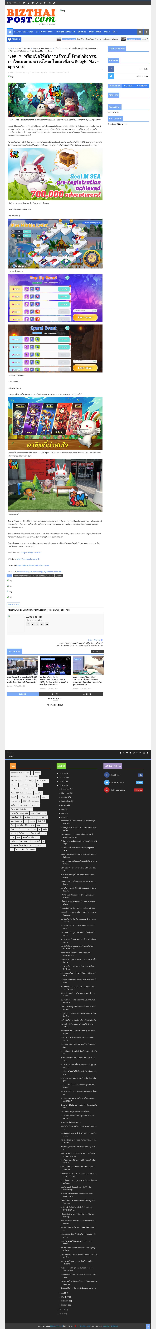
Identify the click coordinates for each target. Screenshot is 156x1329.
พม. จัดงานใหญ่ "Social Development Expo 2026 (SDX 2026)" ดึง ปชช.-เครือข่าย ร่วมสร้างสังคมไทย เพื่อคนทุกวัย (54, 681)
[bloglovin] (32, 3)
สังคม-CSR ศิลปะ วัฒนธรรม (42, 48)
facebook (87, 694)
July (62, 809)
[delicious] (54, 3)
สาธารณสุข (15, 801)
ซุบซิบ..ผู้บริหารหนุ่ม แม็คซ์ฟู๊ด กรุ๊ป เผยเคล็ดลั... (78, 1020)
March (64, 1297)
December (65, 789)
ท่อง (18, 837)
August (64, 805)
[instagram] (49, 3)
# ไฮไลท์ (59, 576)
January (64, 1305)
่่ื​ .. (12, 849)
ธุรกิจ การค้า (30, 817)
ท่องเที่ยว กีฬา (16, 817)
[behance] (45, 3)
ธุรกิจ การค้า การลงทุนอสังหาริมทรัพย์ (25, 841)
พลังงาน (14, 785)
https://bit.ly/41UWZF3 (31, 552)
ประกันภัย (82, 32)
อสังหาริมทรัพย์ (95, 32)
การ (12, 837)
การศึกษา (32, 829)
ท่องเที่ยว (38, 793)
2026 (61, 773)
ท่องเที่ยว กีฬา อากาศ (25, 825)
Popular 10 (115, 86)
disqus (55, 694)
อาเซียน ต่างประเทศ (29, 789)
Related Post (14, 651)
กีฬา (12, 825)
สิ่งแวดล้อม (15, 777)
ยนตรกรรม (24, 785)
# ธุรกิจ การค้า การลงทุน (22, 576)
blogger (22, 694)
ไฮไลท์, (66, 72)
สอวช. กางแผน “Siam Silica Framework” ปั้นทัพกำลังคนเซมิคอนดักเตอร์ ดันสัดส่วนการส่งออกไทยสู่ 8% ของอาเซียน (87, 681)
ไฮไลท (21, 833)
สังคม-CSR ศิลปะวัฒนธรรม (21, 809)
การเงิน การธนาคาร (45, 32)
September (65, 801)
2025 (61, 777)
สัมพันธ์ (14, 829)
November (65, 793)
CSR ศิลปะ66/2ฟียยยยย (36, 833)
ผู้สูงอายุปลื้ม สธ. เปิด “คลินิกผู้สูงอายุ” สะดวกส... (78, 1288)
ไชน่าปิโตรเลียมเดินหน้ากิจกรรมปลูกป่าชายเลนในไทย (61, 39)
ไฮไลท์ (57, 48)
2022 (61, 1310)
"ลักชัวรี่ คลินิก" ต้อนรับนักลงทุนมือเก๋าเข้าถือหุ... (78, 908)
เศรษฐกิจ (35, 805)
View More (98, 651)
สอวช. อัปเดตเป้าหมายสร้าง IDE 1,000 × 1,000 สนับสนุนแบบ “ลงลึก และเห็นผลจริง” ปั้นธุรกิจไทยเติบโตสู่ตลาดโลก (22, 679)
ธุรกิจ (45, 829)
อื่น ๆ (115, 32)
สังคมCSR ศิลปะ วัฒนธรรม (21, 845)
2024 (61, 781)
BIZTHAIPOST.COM (56, 1326)
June (63, 813)
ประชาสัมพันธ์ (42, 781)
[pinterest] (28, 3)
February (65, 1301)
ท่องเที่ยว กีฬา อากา (31, 837)
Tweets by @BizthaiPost (117, 124)
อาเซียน (37, 845)
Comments (142, 86)
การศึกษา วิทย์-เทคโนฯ (98, 39)
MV (26, 821)
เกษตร (107, 32)
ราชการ (45, 797)
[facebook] (20, 3)
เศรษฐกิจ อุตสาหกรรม (65, 32)
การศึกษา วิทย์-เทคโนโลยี (29, 797)
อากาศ (13, 833)
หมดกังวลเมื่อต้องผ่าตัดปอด (71, 1122)
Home (10, 48)
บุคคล (39, 825)
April (63, 1293)
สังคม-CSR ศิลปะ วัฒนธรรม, (53, 72)
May (63, 817)
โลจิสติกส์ (41, 821)
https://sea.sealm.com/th (28, 559)
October (64, 797)
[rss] (41, 3)
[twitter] (24, 3)
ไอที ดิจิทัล (78, 659)
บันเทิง (37, 773)
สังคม (40, 785)
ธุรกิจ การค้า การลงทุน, (36, 72)
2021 (61, 1314)
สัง (45, 825)
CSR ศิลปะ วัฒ (16, 821)
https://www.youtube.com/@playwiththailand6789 (39, 571)
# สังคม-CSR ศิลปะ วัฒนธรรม (43, 576)
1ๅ (24, 829)
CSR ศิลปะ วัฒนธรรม (31, 801)
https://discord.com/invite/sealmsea (32, 565)
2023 (61, 785)
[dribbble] (37, 3)
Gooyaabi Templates (110, 1326)
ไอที (33, 785)
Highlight (129, 86)
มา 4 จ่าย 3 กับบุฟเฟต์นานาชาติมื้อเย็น (75, 1111)
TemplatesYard (84, 1326)
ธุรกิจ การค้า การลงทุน (23, 32)
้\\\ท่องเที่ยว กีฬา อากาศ (25, 849)
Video (32, 821)
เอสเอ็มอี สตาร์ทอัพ (38, 813)
